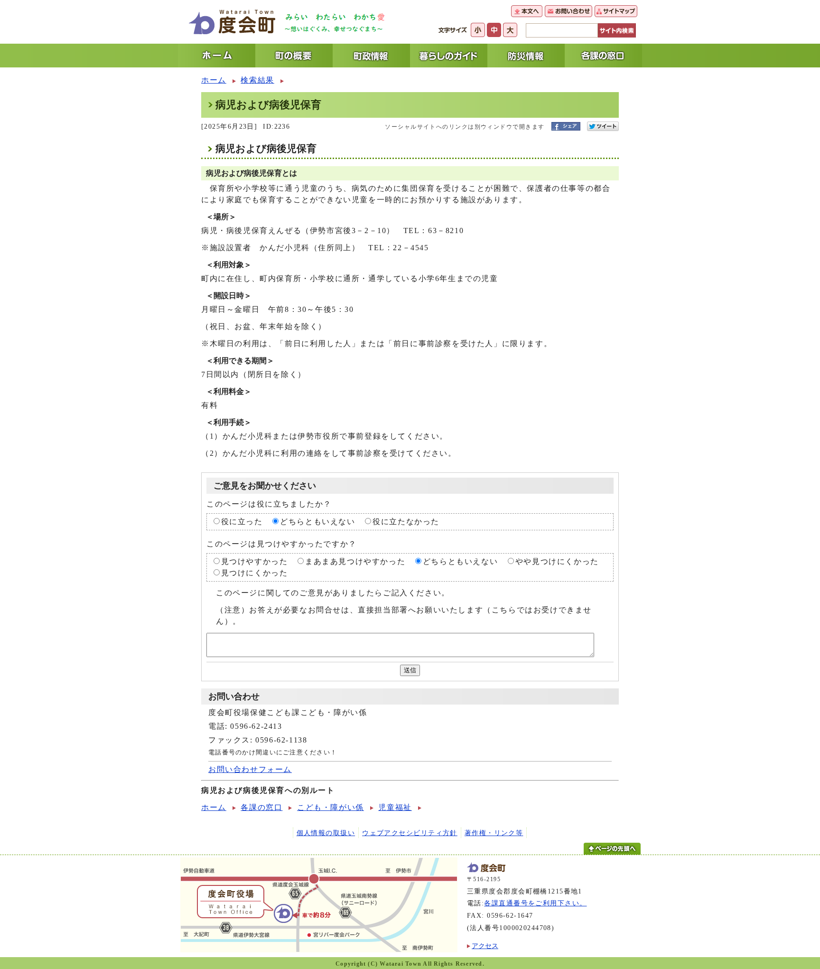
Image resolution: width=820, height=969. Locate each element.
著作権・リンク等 (494, 833)
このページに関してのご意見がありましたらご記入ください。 (333, 593)
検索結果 (257, 80)
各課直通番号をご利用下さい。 (535, 903)
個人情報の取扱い (326, 833)
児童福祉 (394, 807)
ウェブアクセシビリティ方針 (409, 833)
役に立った (242, 521)
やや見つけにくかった (557, 561)
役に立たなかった (406, 521)
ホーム (213, 80)
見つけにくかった (254, 573)
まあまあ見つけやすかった (355, 561)
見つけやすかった (254, 561)
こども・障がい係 (330, 807)
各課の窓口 (261, 807)
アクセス (485, 946)
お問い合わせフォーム (250, 769)
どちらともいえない (317, 521)
